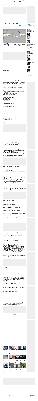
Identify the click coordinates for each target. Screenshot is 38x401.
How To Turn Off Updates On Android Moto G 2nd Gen (22, 370)
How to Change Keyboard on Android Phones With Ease (17, 352)
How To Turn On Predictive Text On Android (5, 352)
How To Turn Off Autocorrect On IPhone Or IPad (32, 48)
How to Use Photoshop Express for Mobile (32, 70)
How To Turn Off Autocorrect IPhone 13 (32, 59)
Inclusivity (20, 395)
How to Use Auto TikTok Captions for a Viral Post (32, 66)
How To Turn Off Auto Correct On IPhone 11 (5, 361)
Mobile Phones (29, 79)
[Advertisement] (19, 399)
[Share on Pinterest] (32, 395)
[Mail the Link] (25, 25)
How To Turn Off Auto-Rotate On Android (11, 361)
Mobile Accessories (30, 75)
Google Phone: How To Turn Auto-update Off (32, 55)
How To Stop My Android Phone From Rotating (32, 44)
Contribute (28, 395)
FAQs (4, 77)
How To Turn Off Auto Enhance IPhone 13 (16, 370)
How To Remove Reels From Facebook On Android (32, 30)
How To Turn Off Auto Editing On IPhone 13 (22, 352)
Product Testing (23, 395)
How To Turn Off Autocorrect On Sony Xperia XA (32, 52)
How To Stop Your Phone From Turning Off (11, 370)
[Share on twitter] (20, 25)
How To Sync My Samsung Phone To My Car (22, 361)
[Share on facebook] (19, 25)
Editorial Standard (16, 395)
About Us (12, 395)
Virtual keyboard (7, 100)
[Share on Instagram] (33, 395)
